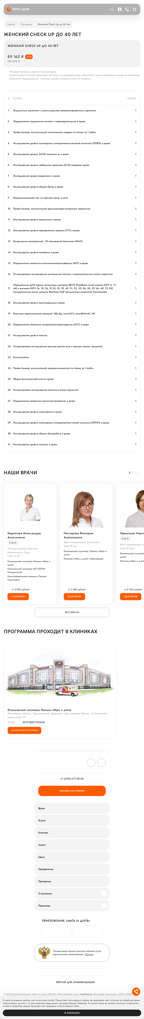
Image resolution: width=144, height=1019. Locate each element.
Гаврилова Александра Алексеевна (24, 535)
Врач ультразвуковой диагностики (82, 542)
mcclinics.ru (86, 994)
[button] (129, 472)
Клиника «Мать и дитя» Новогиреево (83, 558)
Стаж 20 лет (70, 546)
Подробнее (18, 596)
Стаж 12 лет (14, 556)
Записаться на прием (24, 730)
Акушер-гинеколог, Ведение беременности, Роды (23, 550)
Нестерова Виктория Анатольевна (78, 535)
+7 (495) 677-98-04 (126, 9)
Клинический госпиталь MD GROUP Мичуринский (26, 570)
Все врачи (72, 612)
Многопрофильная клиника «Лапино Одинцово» (27, 578)
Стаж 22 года (127, 548)
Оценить (89, 954)
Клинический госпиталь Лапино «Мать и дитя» (29, 563)
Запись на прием (72, 791)
